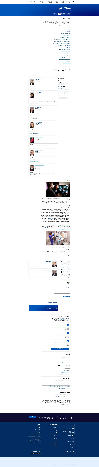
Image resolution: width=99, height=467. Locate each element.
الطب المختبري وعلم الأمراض (65, 33)
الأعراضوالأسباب (68, 14)
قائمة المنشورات (64, 251)
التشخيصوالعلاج (64, 14)
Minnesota (67, 286)
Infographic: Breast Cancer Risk (65, 357)
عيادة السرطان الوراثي (66, 63)
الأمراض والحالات (67, 5)
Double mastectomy (67, 370)
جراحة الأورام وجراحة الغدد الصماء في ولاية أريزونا (62, 41)
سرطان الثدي (64, 8)
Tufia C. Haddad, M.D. (38, 79)
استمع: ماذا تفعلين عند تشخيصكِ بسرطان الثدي (62, 394)
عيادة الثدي (68, 61)
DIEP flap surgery (67, 368)
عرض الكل (67, 287)
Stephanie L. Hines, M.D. (39, 137)
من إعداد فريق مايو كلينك (66, 291)
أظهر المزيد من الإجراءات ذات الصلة (64, 374)
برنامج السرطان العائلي (66, 35)
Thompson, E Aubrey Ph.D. (46, 270)
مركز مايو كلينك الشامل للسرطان (64, 225)
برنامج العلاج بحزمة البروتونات (65, 37)
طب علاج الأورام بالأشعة (66, 51)
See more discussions (59, 348)
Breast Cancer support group (64, 319)
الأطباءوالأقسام (59, 14)
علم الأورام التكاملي (67, 55)
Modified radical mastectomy (65, 372)
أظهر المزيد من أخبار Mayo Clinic (65, 388)
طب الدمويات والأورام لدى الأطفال (64, 49)
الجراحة (69, 29)
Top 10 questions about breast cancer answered (62, 380)
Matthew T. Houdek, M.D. (39, 165)
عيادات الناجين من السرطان (65, 57)
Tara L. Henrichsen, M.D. (39, 107)
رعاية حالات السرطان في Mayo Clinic (64, 45)
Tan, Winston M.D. (48, 261)
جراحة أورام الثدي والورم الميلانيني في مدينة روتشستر (61, 43)
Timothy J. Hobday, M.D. (39, 150)
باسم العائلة (60, 82)
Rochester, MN (62, 78)
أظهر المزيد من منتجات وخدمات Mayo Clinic (63, 396)
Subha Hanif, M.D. (38, 92)
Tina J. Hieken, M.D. (38, 122)
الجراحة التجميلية (67, 31)
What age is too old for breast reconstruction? (61, 342)
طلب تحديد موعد (66, 296)
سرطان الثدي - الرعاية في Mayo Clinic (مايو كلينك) (62, 293)
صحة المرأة (68, 47)
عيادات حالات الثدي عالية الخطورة (64, 59)
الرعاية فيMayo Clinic (55, 14)
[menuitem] (68, 14)
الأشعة (69, 27)
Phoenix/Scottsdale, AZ (63, 80)
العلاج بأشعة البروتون (50, 218)
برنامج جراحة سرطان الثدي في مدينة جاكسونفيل (62, 39)
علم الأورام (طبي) (67, 53)
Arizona (68, 283)
